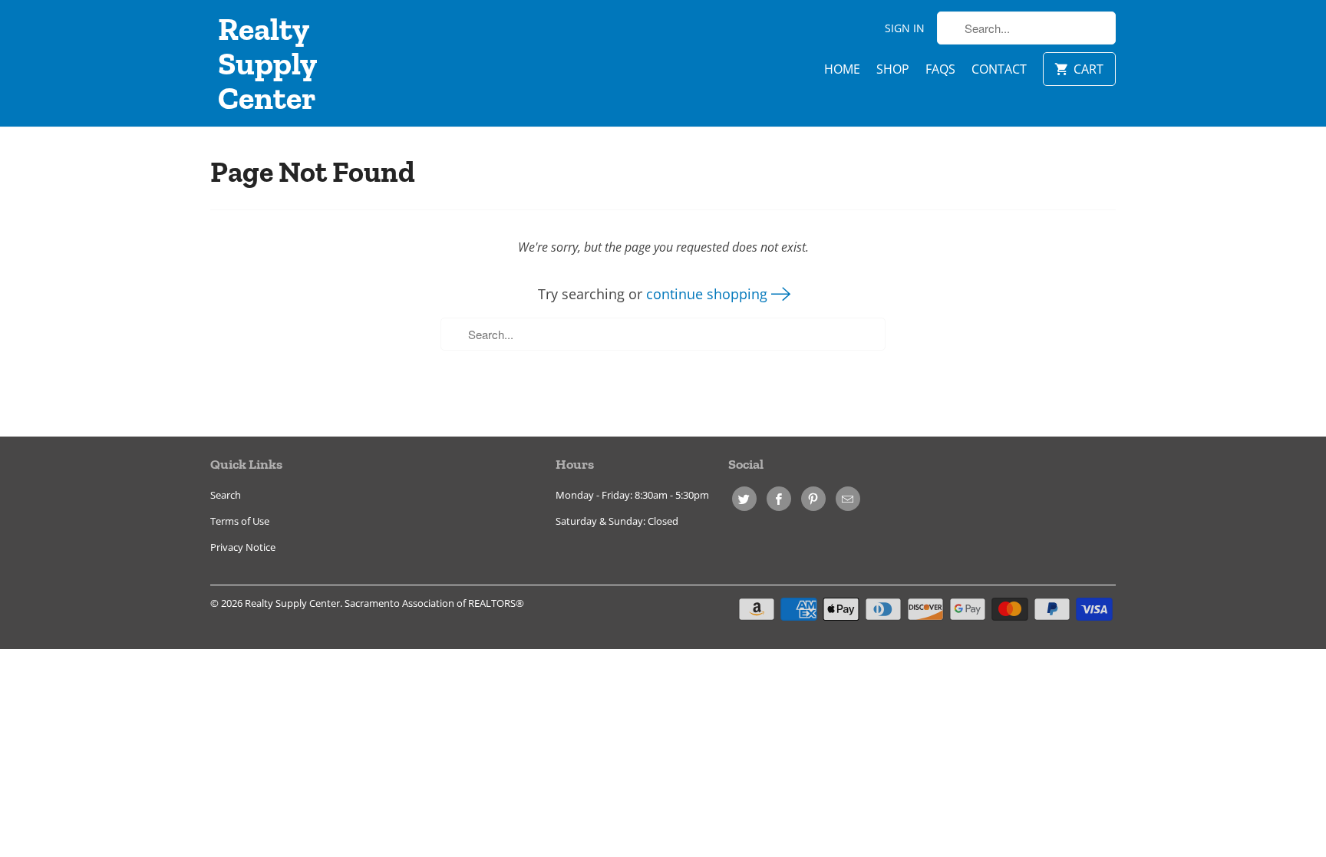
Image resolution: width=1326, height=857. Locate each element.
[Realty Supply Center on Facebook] (779, 498)
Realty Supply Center (267, 63)
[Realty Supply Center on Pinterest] (813, 498)
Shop (892, 69)
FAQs (940, 69)
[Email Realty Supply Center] (848, 498)
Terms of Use (239, 521)
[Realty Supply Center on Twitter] (744, 498)
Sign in (905, 28)
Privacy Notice (242, 547)
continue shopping (708, 294)
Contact (999, 69)
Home (842, 69)
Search (225, 495)
